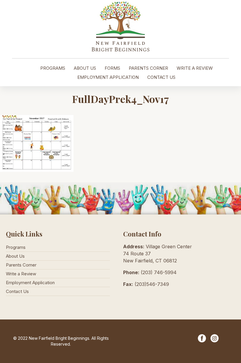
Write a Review (21, 274)
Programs (52, 68)
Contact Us (161, 77)
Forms (112, 68)
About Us (85, 68)
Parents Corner (148, 68)
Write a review (195, 68)
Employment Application (108, 77)
